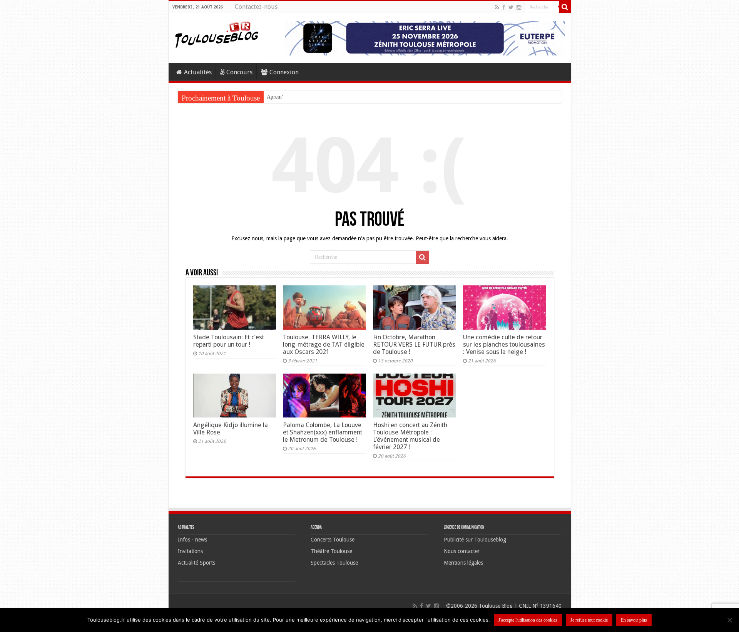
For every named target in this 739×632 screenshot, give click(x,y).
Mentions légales (463, 563)
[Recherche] (565, 7)
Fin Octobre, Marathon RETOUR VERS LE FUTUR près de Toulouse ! (414, 344)
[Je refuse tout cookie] (729, 620)
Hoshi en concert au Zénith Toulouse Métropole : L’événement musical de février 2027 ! (410, 436)
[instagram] (519, 7)
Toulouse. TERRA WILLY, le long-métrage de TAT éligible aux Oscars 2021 (323, 344)
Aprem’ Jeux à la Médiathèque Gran (306, 97)
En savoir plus (634, 620)
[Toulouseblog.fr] (216, 33)
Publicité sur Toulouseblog (475, 539)
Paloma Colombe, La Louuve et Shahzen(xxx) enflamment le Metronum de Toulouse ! (322, 432)
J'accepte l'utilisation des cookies (527, 620)
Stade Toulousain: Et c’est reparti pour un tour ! (228, 341)
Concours (239, 72)
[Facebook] (504, 7)
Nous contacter (462, 551)
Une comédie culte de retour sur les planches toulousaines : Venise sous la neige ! (504, 344)
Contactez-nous (256, 6)
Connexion (284, 72)
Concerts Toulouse (332, 539)
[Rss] (497, 7)
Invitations (190, 551)
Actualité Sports (196, 563)
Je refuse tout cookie (589, 620)
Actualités (198, 72)
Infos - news (192, 539)
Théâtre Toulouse (331, 551)
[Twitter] (511, 7)
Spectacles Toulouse (334, 563)
